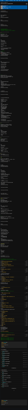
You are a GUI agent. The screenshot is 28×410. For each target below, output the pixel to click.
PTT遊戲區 (2, 2)
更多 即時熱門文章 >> (14, 388)
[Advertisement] (14, 394)
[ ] (3, 362)
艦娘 (4, 342)
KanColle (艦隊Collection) (5, 2)
